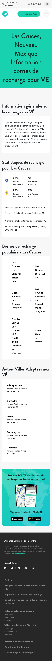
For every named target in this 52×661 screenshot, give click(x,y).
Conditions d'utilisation (16, 647)
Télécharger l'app (28, 14)
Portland (8, 634)
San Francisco (10, 632)
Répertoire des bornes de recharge (23, 594)
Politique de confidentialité (18, 641)
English (8, 580)
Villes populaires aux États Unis (20, 625)
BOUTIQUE (36, 4)
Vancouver (9, 617)
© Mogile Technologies (19, 652)
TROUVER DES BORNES (12, 4)
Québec (8, 620)
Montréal (8, 614)
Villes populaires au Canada (19, 611)
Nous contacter (18, 554)
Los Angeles (9, 629)
